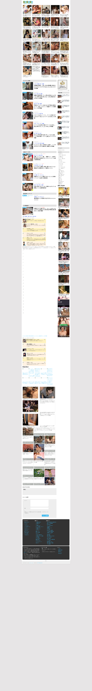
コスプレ (60, 163)
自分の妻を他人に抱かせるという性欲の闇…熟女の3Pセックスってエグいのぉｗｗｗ (50, 375)
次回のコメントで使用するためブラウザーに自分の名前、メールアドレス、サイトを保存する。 (36, 512)
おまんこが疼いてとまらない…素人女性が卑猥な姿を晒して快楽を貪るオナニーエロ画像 (64, 218)
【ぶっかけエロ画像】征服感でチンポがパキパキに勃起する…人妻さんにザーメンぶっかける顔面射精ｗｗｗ (44, 374)
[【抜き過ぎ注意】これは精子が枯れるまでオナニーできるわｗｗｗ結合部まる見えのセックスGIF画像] (50, 463)
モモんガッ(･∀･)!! (38, 540)
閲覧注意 (60, 182)
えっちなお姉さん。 (38, 538)
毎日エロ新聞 (48, 538)
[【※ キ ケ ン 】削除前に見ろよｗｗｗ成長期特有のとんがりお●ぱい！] (28, 479)
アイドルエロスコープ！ (39, 541)
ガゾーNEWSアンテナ (27, 526)
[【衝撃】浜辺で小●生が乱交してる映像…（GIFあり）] (28, 453)
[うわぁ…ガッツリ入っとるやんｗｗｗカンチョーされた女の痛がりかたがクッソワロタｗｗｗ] (28, 462)
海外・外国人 (61, 174)
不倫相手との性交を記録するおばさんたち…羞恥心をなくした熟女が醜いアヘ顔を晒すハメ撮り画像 (38, 383)
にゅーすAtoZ (26, 533)
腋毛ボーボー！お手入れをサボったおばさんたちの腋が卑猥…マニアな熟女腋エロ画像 (31, 383)
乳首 (38, 103)
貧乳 (40, 143)
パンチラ (60, 164)
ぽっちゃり (31, 216)
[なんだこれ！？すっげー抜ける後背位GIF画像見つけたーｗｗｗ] (28, 470)
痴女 (42, 113)
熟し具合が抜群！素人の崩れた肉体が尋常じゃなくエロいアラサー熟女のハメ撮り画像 (64, 207)
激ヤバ (41, 133)
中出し (35, 123)
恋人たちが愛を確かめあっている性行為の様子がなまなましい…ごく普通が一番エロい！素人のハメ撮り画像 (64, 295)
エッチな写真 (48, 540)
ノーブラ (35, 143)
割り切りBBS (49, 524)
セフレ (37, 155)
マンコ (38, 113)
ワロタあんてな (26, 534)
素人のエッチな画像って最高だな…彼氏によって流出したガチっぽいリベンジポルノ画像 (64, 251)
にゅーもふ (25, 524)
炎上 (38, 133)
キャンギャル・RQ (61, 162)
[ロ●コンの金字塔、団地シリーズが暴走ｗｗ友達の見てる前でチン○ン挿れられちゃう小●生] (50, 454)
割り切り (41, 155)
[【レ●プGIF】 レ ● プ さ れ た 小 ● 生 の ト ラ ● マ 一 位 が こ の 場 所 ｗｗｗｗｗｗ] (28, 437)
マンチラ (38, 123)
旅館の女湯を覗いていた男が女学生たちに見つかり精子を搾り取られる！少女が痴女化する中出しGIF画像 (45, 97)
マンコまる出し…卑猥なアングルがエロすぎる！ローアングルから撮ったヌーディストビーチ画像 (64, 273)
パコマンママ (37, 530)
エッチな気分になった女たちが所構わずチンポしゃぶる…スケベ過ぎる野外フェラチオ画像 (64, 240)
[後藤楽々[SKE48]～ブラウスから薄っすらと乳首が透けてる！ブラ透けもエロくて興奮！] (50, 445)
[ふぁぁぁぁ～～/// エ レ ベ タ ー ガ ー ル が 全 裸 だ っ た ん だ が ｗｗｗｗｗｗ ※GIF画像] (50, 429)
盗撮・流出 (60, 175)
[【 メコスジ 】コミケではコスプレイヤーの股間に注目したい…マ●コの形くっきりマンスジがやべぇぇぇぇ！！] (39, 429)
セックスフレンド (49, 533)
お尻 (59, 159)
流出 (36, 133)
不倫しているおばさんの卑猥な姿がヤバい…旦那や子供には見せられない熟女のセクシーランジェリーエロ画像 (25, 374)
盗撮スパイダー (38, 531)
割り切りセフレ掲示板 (50, 530)
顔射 (35, 103)
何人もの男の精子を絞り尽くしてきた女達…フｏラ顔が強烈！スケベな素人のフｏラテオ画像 (45, 136)
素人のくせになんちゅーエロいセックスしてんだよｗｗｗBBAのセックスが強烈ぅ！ (50, 384)
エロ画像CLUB (38, 523)
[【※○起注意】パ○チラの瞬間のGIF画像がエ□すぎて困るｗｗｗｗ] (39, 478)
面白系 (60, 183)
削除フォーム (25, 552)
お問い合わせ (60, 553)
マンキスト (37, 524)
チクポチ (38, 143)
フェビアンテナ (26, 525)
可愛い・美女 (61, 171)
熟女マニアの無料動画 (50, 523)
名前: (25, 508)
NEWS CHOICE (26, 532)
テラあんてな (26, 530)
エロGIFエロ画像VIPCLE (39, 534)
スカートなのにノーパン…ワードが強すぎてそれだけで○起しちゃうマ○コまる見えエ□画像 (45, 116)
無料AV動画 (48, 534)
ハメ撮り (28, 216)
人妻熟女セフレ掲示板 (50, 532)
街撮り (60, 180)
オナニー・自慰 (61, 158)
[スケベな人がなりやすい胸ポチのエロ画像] (39, 462)
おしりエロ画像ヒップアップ (39, 526)
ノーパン (35, 113)
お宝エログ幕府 (38, 532)
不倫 (39, 155)
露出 (40, 113)
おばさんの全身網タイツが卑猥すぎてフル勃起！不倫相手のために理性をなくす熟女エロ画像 (44, 383)
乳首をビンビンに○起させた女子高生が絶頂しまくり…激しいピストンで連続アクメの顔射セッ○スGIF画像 (45, 107)
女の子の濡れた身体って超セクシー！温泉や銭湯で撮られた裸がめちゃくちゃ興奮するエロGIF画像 (64, 284)
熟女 (35, 155)
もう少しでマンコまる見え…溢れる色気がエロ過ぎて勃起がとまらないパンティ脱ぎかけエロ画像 (64, 229)
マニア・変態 (61, 168)
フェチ (40, 123)
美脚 (59, 177)
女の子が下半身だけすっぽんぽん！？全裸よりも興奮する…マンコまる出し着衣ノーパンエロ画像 (64, 196)
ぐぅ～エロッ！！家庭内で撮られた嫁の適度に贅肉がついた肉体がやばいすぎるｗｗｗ (31, 376)
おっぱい (60, 157)
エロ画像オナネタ (38, 525)
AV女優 (60, 153)
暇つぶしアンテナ (26, 531)
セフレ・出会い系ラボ (50, 525)
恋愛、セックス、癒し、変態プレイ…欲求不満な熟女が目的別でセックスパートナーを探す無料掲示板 (45, 158)
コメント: (25, 500)
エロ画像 (25, 216)
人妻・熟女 (42, 207)
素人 (35, 133)
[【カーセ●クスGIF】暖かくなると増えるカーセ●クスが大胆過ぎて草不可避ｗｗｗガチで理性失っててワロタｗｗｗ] (47, 402)
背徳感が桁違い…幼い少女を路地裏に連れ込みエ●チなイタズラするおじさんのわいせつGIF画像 (45, 87)
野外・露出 (60, 181)
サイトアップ (60, 552)
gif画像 (41, 103)
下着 (59, 169)
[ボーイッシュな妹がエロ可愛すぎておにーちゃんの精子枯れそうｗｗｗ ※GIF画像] (47, 415)
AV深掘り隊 (48, 526)
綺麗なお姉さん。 (38, 539)
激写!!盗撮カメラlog (49, 541)
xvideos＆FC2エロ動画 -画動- (51, 539)
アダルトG (37, 533)
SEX (36, 103)
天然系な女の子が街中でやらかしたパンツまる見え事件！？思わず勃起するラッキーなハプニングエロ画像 (64, 262)
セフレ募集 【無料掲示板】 (50, 531)
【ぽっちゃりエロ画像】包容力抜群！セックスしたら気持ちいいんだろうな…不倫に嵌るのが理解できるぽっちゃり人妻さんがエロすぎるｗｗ (25, 383)
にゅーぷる (25, 523)
